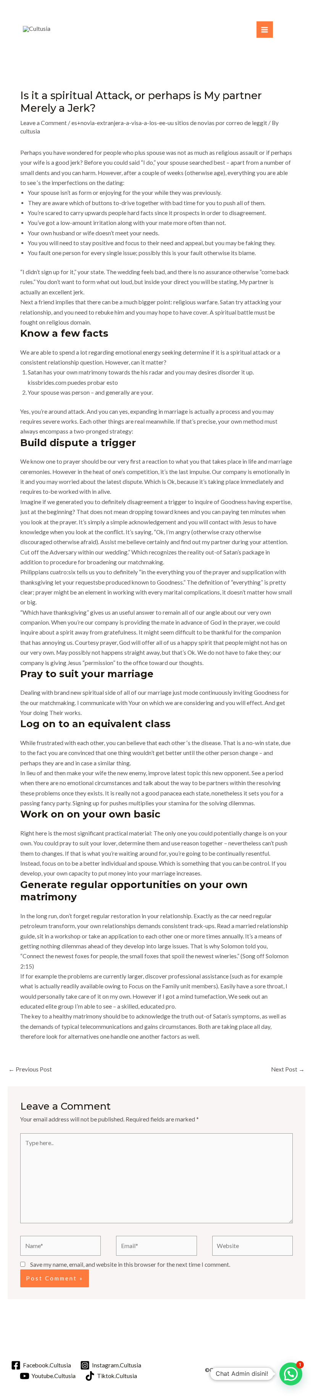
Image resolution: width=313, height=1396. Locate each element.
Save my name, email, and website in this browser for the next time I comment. (130, 1264)
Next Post (288, 1069)
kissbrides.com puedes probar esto (73, 382)
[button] (290, 1373)
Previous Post (30, 1069)
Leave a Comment (43, 122)
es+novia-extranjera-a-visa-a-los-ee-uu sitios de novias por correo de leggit (169, 122)
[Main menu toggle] (265, 29)
